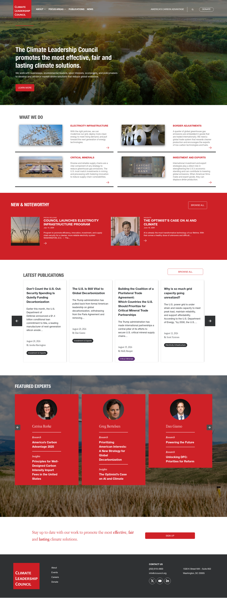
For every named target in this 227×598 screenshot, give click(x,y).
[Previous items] (17, 321)
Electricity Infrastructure (89, 126)
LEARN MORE (25, 88)
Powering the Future (180, 442)
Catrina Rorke (41, 426)
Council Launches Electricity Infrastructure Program (71, 222)
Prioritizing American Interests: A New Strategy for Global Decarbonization (112, 451)
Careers (55, 577)
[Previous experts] (17, 427)
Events (54, 573)
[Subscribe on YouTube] (160, 581)
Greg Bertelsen (109, 426)
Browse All (185, 272)
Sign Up (170, 536)
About (54, 568)
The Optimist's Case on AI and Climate (170, 222)
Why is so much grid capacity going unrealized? (178, 293)
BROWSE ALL (197, 205)
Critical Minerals (82, 158)
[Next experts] (209, 427)
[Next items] (210, 321)
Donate (206, 9)
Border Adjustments (187, 126)
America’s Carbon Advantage (167, 9)
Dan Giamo (174, 426)
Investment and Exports (189, 158)
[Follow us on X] (152, 581)
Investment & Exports (37, 353)
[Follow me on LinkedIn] (167, 581)
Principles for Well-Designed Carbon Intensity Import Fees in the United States (45, 470)
